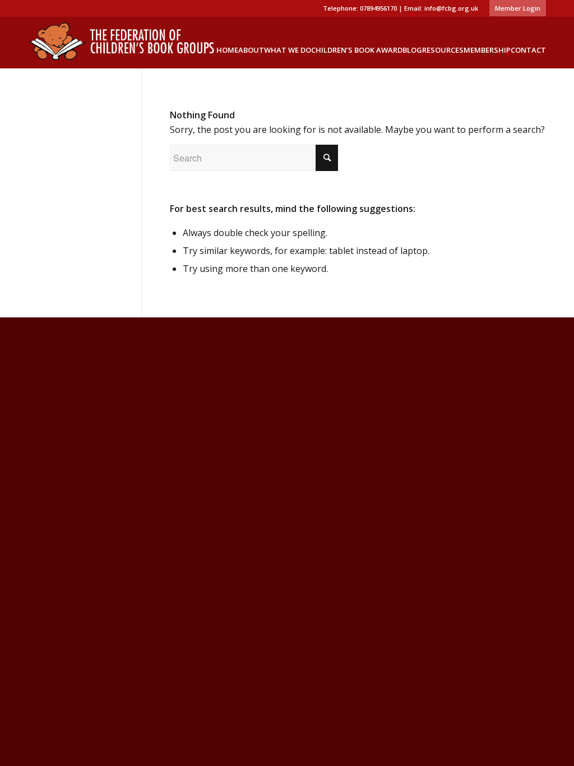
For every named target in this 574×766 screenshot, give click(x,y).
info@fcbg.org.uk (451, 8)
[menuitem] (515, 8)
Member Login (517, 8)
